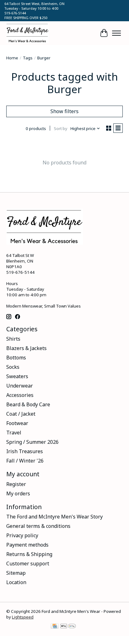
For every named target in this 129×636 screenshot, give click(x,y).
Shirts (13, 338)
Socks (12, 366)
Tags (28, 58)
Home (12, 58)
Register (16, 484)
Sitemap (16, 572)
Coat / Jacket (20, 413)
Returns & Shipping (29, 554)
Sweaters (17, 376)
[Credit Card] (55, 626)
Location (16, 582)
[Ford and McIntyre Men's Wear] (27, 33)
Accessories (20, 395)
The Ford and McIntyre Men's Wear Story (54, 516)
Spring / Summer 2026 (32, 441)
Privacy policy (22, 535)
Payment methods (27, 544)
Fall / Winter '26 (25, 460)
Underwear (19, 385)
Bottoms (16, 357)
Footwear (17, 423)
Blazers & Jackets (26, 348)
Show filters (64, 111)
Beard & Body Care (28, 404)
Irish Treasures (24, 451)
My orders (18, 493)
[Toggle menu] (116, 33)
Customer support (27, 563)
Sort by (60, 128)
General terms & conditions (38, 526)
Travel (13, 432)
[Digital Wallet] (68, 626)
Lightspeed (23, 617)
